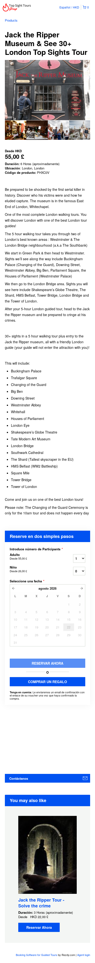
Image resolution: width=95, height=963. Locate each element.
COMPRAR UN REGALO (47, 681)
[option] (15, 130)
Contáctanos (18, 778)
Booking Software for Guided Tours (37, 955)
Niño (18, 569)
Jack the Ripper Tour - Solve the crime (41, 903)
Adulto (18, 556)
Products (11, 20)
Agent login (83, 955)
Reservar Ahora (39, 927)
